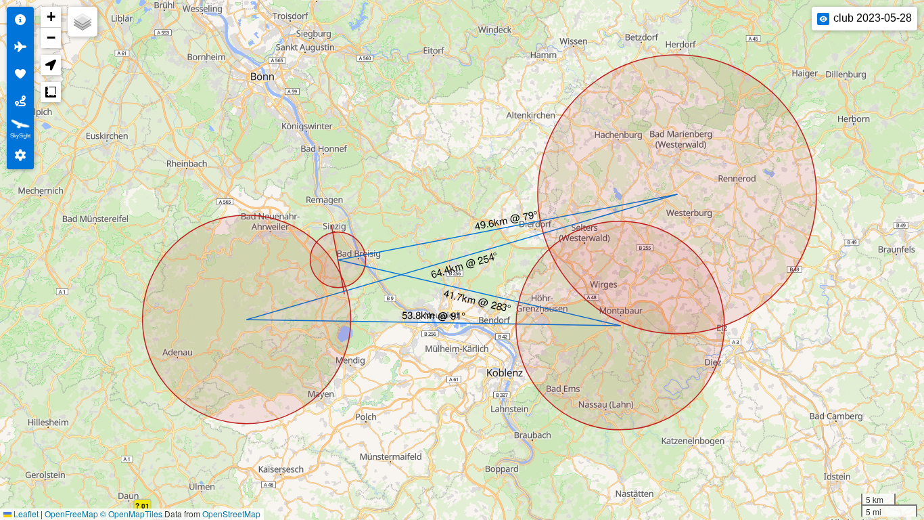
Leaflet (25, 513)
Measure (51, 92)
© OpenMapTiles (131, 513)
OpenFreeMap (71, 513)
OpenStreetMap (231, 513)
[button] (51, 17)
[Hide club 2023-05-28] (823, 19)
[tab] (20, 20)
